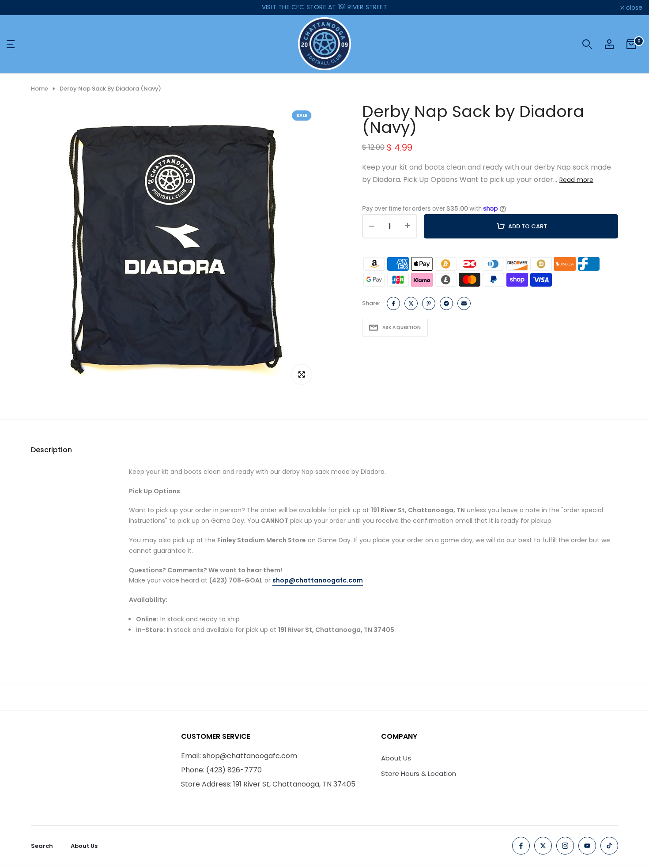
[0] (631, 44)
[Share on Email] (464, 303)
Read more (576, 180)
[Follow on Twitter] (543, 846)
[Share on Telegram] (446, 303)
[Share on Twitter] (411, 303)
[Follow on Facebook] (521, 846)
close (20, 7)
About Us (396, 758)
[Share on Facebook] (393, 303)
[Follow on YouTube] (587, 846)
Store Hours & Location (418, 773)
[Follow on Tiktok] (609, 846)
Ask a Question (401, 327)
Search (42, 846)
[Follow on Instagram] (565, 846)
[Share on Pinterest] (428, 303)
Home (39, 89)
